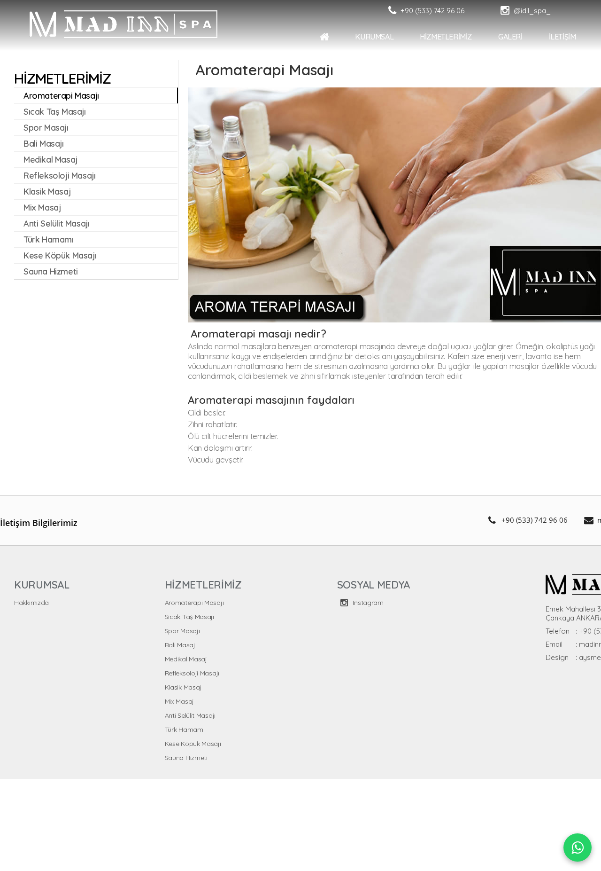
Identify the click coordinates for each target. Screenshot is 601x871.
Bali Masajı (181, 645)
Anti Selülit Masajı (190, 715)
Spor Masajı (182, 631)
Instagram (367, 602)
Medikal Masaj (186, 659)
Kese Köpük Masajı (193, 743)
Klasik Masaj (183, 687)
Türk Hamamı (185, 729)
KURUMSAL (489, 36)
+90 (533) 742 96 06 (534, 520)
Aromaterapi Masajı (194, 602)
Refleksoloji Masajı (192, 673)
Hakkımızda (31, 602)
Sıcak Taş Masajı (189, 616)
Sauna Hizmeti (186, 757)
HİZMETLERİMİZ (561, 36)
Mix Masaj (179, 701)
